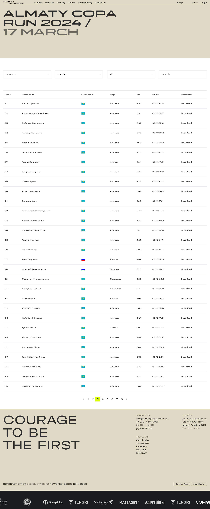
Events (38, 2)
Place (8, 95)
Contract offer (14, 484)
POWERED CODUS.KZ (63, 484)
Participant (28, 95)
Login (204, 2)
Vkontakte (142, 440)
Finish (155, 95)
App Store (198, 484)
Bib (138, 95)
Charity (61, 2)
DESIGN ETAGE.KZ (38, 484)
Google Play (181, 484)
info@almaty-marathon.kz (152, 418)
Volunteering (85, 2)
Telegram (141, 453)
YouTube (141, 449)
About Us (100, 2)
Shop (180, 2)
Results (49, 2)
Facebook (142, 446)
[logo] (13, 2)
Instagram (142, 443)
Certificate (186, 95)
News (72, 2)
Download (186, 104)
